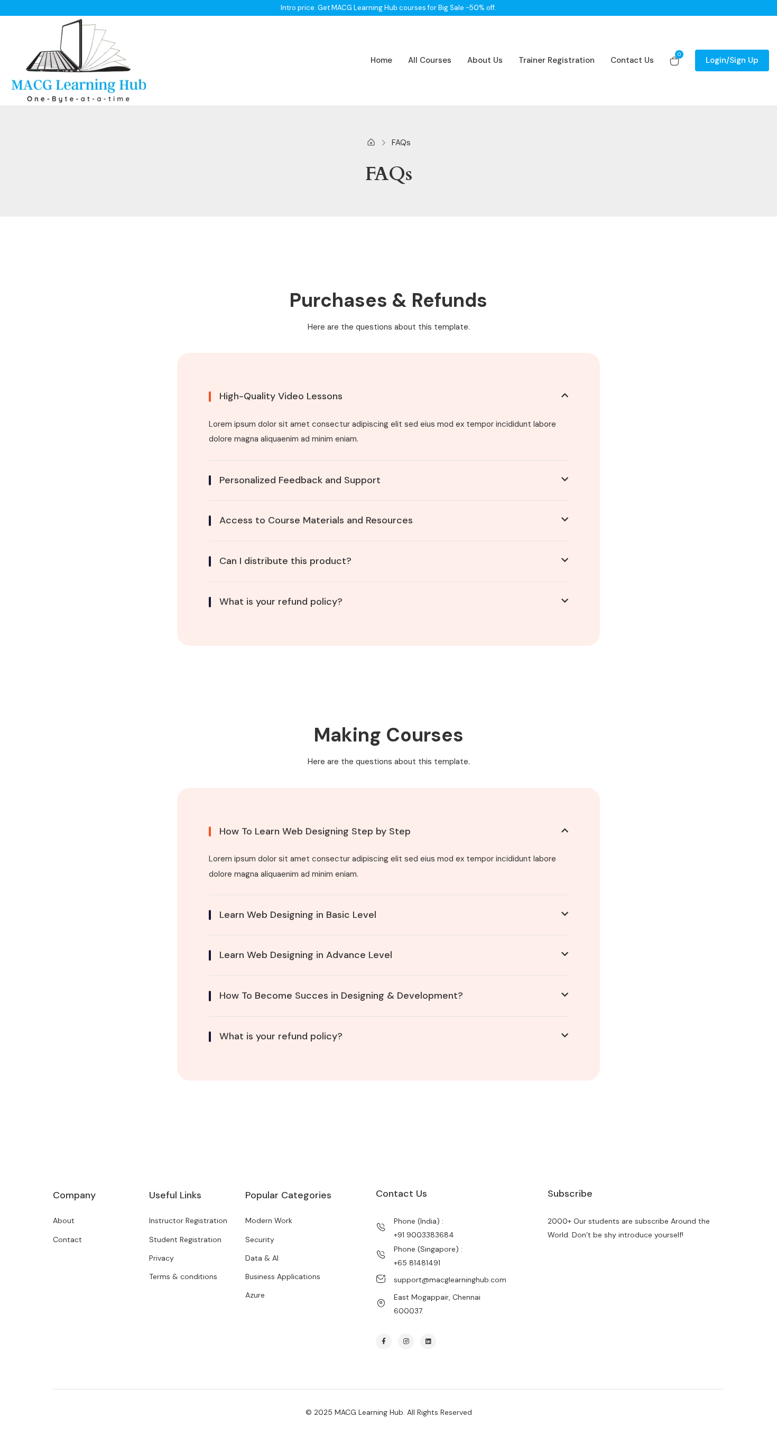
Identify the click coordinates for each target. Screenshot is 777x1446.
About (64, 1220)
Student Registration (185, 1239)
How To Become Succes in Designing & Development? (341, 996)
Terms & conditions (183, 1276)
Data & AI (262, 1258)
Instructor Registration (188, 1220)
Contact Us (632, 60)
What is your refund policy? (281, 602)
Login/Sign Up (732, 60)
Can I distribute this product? (285, 561)
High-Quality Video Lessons (281, 396)
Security (259, 1239)
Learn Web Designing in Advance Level (305, 955)
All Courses (429, 60)
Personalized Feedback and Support (300, 480)
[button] (388, 397)
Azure (255, 1295)
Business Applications (282, 1276)
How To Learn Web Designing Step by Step (315, 832)
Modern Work (268, 1220)
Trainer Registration (557, 60)
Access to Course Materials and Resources (316, 520)
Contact (67, 1239)
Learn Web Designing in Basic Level (297, 915)
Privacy (161, 1258)
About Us (485, 60)
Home (381, 60)
